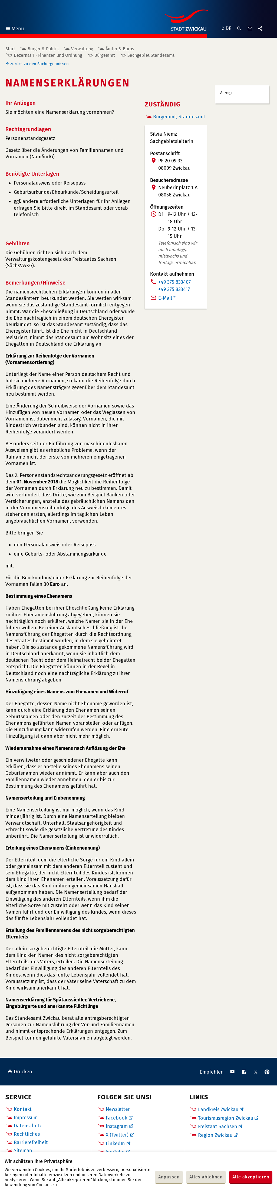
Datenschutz (28, 1126)
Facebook (116, 1118)
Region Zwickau (215, 1135)
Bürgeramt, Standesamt (179, 117)
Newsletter (118, 1109)
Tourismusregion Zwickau (225, 1118)
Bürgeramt (104, 55)
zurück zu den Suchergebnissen (39, 63)
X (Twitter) (117, 1135)
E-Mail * (167, 298)
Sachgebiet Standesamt (150, 55)
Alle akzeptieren (250, 1176)
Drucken (23, 1072)
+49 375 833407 (174, 282)
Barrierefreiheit (31, 1142)
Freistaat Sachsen (217, 1126)
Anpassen (169, 1176)
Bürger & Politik (43, 48)
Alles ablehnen (206, 1176)
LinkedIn (115, 1144)
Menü (14, 29)
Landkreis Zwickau (218, 1109)
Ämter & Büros (119, 48)
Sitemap (23, 1151)
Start (10, 48)
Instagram (117, 1126)
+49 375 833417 (174, 289)
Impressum (26, 1118)
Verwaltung (82, 48)
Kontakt (23, 1109)
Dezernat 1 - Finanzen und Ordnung (48, 55)
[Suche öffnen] (239, 28)
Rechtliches (27, 1134)
